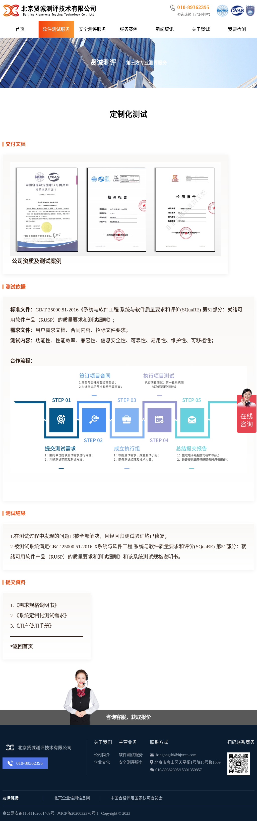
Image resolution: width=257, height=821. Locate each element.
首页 (20, 29)
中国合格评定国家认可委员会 (136, 798)
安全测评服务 (92, 29)
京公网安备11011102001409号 (28, 813)
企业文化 (102, 762)
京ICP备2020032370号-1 (78, 813)
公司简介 (102, 755)
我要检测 (237, 29)
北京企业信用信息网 (72, 798)
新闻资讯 (165, 29)
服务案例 (128, 29)
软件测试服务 (56, 29)
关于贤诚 (201, 29)
